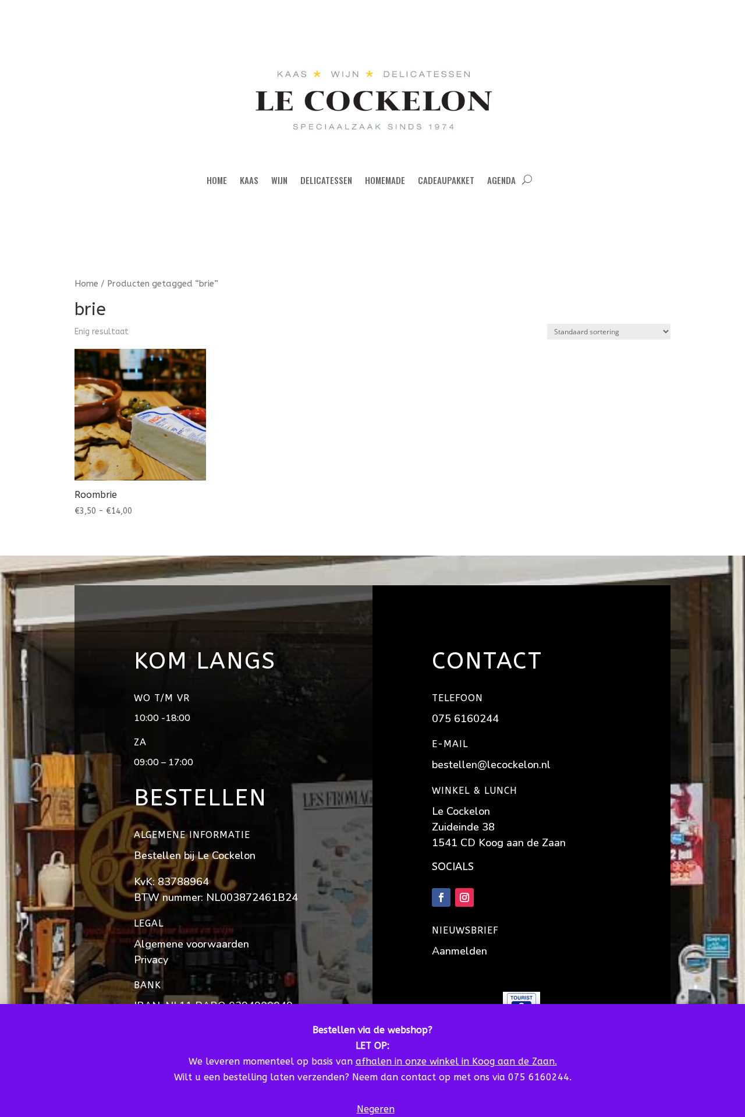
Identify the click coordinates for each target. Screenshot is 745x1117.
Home (217, 180)
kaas (249, 180)
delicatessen (326, 180)
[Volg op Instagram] (464, 897)
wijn (279, 180)
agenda (501, 180)
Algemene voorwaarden (191, 944)
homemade (385, 180)
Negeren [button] (376, 1109)
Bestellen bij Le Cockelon (195, 856)
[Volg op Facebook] (441, 897)
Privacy (151, 960)
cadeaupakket (446, 180)
